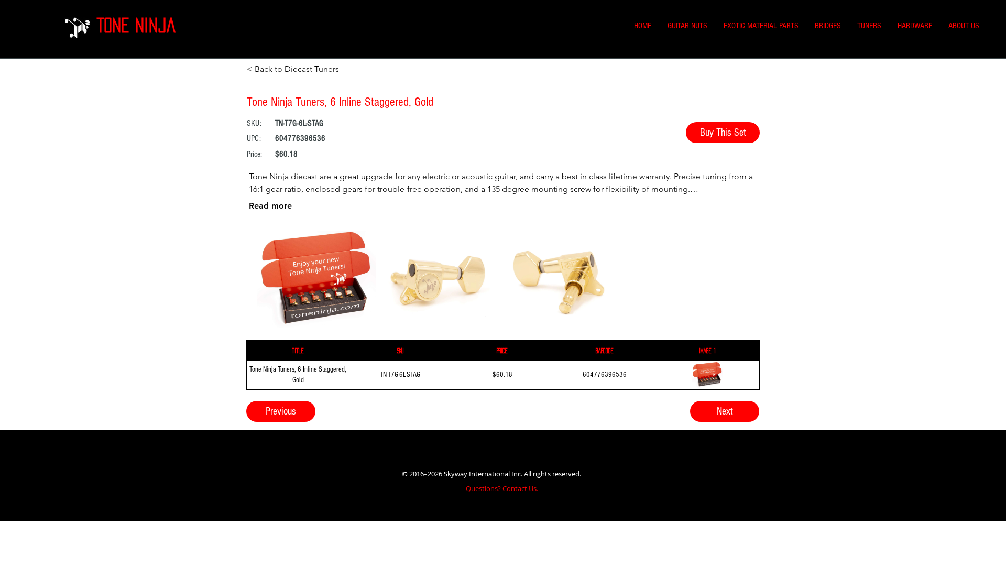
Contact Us (519, 488)
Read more (270, 206)
